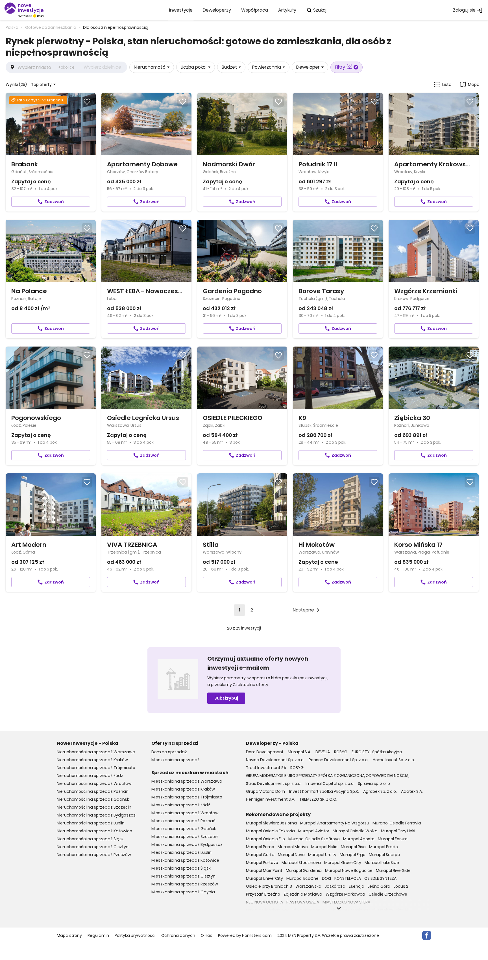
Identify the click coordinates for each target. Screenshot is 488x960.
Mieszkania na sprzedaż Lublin (181, 852)
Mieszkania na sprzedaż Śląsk (181, 868)
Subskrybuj (226, 698)
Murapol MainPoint (264, 870)
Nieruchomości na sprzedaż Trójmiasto (96, 767)
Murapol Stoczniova (301, 862)
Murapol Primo (260, 847)
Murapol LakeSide (382, 862)
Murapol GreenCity (342, 862)
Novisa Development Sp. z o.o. (275, 760)
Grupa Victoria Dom (265, 791)
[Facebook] (426, 935)
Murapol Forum (393, 839)
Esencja (356, 886)
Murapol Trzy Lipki (398, 831)
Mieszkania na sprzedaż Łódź (180, 805)
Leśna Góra (379, 886)
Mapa (474, 84)
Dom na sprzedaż (169, 752)
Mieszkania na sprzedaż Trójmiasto (186, 797)
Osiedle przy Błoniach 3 (269, 886)
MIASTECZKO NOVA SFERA (346, 902)
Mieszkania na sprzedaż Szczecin (184, 836)
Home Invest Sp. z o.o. (394, 760)
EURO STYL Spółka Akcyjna (377, 752)
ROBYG (340, 752)
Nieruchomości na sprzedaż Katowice (94, 831)
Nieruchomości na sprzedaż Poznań (92, 791)
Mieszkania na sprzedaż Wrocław (185, 813)
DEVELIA (322, 752)
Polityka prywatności (135, 935)
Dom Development (265, 752)
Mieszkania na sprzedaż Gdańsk (183, 828)
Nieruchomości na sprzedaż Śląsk (90, 839)
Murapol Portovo (262, 862)
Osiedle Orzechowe (388, 894)
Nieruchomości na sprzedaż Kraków (92, 760)
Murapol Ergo (352, 854)
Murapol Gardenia (304, 870)
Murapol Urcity (322, 854)
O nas (206, 935)
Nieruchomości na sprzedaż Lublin (91, 823)
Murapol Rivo (353, 847)
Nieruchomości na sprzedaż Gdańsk (93, 799)
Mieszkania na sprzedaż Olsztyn (183, 876)
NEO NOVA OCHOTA (264, 902)
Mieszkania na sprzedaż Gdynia (183, 892)
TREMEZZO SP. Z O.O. (318, 799)
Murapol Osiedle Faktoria (270, 831)
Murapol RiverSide (393, 870)
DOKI (326, 878)
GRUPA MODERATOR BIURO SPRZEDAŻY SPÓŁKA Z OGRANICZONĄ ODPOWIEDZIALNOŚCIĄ (327, 775)
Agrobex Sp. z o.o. (380, 791)
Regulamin (98, 935)
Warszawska (308, 886)
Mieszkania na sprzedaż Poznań (183, 821)
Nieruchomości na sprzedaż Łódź (90, 775)
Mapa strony (69, 935)
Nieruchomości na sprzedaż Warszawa (96, 752)
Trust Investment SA (266, 767)
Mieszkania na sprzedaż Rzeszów (184, 884)
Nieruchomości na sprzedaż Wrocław (94, 783)
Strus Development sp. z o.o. (273, 783)
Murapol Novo (291, 854)
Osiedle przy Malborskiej (351, 910)
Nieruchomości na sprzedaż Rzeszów (94, 854)
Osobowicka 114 (393, 910)
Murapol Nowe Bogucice (348, 870)
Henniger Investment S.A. (270, 799)
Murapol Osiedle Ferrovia (396, 823)
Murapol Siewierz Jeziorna (271, 823)
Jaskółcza (335, 886)
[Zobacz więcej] (339, 908)
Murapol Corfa (260, 854)
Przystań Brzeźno (263, 894)
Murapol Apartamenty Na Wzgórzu (334, 823)
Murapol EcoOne (302, 878)
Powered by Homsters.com (245, 935)
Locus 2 (401, 886)
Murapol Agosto (358, 839)
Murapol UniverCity (264, 878)
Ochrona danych (178, 935)
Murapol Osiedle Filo (265, 839)
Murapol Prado (383, 847)
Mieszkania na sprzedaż (175, 760)
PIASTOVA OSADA (302, 902)
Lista (447, 84)
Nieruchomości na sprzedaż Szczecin (94, 807)
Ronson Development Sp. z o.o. (339, 760)
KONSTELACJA (347, 878)
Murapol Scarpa (384, 854)
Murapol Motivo (293, 847)
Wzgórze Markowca (345, 894)
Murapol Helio (324, 847)
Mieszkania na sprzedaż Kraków (183, 789)
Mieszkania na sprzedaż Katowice (185, 860)
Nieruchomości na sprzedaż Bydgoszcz (96, 815)
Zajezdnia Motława (303, 894)
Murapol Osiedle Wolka (355, 831)
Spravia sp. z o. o (374, 783)
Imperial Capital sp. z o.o (330, 783)
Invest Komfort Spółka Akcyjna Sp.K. (324, 791)
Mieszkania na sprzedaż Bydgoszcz (187, 844)
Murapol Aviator (313, 831)
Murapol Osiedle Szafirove (314, 839)
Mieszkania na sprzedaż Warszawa (186, 781)
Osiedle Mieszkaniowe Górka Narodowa (285, 910)
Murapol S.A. (299, 752)
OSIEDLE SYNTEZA (380, 878)
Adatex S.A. (412, 791)
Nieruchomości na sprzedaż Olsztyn (92, 847)
